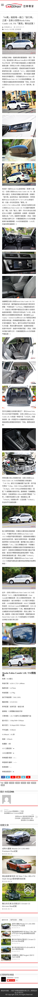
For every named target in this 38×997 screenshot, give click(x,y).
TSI (28, 783)
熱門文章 (13, 920)
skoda (23, 783)
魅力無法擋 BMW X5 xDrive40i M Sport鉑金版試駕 (23, 948)
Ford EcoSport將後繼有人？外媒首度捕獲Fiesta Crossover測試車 (14, 811)
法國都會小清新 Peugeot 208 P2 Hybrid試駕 (23, 956)
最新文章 (5, 920)
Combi (12, 783)
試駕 (3, 785)
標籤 (20, 920)
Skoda (6, 29)
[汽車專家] (19, 5)
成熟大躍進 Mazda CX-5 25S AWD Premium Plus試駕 (23, 925)
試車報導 (18, 29)
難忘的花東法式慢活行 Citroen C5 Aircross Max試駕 (23, 940)
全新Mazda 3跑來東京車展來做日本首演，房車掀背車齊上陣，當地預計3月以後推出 (24, 817)
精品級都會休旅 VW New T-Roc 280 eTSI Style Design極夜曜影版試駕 (24, 932)
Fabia (17, 783)
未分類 (11, 29)
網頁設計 (34, 991)
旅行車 (33, 783)
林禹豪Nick (8, 27)
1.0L (6, 783)
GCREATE (20, 993)
